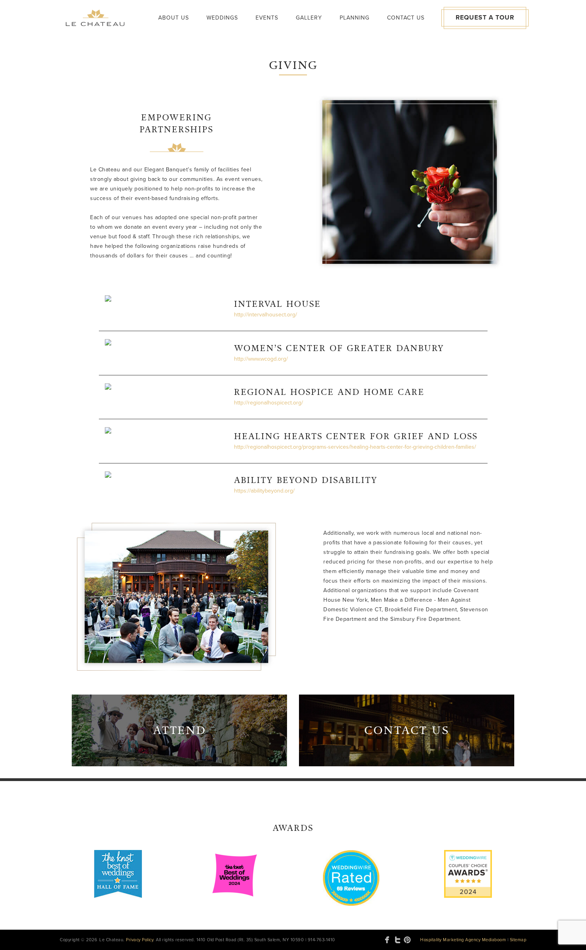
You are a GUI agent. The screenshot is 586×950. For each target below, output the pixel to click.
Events (267, 17)
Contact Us (406, 17)
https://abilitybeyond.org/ (264, 490)
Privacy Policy (139, 939)
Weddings (222, 17)
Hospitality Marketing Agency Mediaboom (463, 939)
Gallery (309, 17)
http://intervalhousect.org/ (265, 314)
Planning (355, 17)
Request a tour (485, 18)
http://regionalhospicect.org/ (268, 402)
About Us (173, 17)
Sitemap (518, 939)
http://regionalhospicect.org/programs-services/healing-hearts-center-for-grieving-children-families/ (355, 447)
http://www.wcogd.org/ (261, 358)
